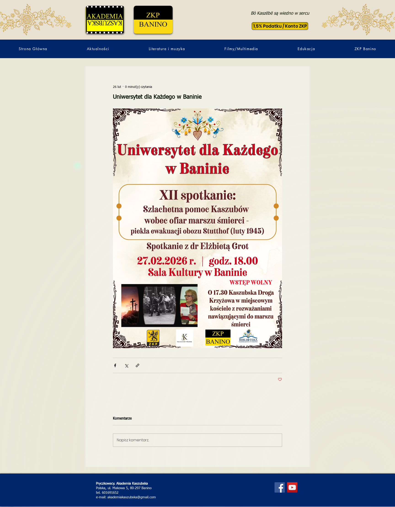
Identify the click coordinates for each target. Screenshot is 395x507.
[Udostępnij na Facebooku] (115, 365)
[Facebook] (280, 487)
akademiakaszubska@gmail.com (131, 497)
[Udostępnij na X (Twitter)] (126, 365)
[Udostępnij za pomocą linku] (137, 365)
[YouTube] (292, 487)
